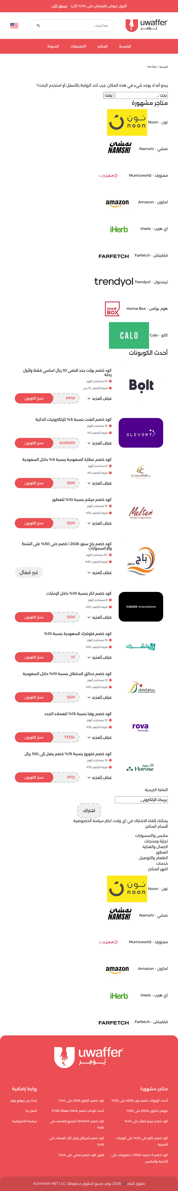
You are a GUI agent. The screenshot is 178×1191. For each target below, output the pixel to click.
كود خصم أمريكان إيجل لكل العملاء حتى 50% (76, 1141)
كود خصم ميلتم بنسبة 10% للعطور (82, 499)
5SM (50, 483)
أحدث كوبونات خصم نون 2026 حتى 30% (139, 1100)
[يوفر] (147, 25)
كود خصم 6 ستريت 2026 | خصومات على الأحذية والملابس (139, 1158)
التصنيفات (78, 46)
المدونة (53, 46)
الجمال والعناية (155, 847)
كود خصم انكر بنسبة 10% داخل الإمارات (79, 593)
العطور (162, 852)
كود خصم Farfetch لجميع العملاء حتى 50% (77, 1124)
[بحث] (38, 25)
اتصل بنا (31, 1110)
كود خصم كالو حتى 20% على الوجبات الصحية (142, 1141)
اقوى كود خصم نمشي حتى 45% (81, 1155)
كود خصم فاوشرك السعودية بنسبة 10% (78, 634)
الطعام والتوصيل (153, 858)
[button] (99, 398)
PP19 (50, 398)
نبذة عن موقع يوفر (23, 1100)
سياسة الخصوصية (88, 821)
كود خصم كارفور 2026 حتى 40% (81, 1100)
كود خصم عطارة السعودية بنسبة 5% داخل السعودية (67, 459)
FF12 (50, 777)
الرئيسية (125, 46)
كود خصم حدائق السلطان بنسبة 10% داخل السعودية (67, 674)
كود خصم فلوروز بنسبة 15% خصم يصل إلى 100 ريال (68, 754)
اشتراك (89, 810)
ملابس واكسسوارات (151, 835)
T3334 (50, 737)
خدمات (162, 863)
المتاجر (103, 46)
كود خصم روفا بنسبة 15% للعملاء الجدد (78, 714)
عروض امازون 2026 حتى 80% (147, 1110)
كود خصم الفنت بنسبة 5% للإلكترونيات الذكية (73, 419)
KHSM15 (50, 443)
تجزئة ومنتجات (156, 841)
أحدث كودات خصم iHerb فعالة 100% (77, 1110)
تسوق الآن (59, 6)
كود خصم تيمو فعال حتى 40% (146, 1121)
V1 (50, 657)
